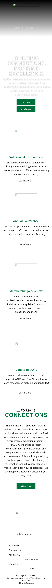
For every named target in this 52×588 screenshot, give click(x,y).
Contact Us (14, 564)
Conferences (15, 550)
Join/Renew (14, 545)
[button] (26, 32)
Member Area (31, 559)
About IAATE (14, 554)
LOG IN (31, 568)
